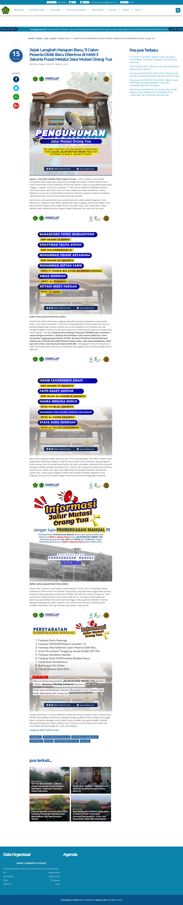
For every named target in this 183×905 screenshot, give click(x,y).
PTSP (137, 10)
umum (65, 64)
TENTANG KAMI (37, 10)
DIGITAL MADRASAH (76, 10)
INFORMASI (98, 10)
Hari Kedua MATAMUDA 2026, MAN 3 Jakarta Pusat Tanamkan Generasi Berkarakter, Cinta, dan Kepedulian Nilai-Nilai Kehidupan (90, 815)
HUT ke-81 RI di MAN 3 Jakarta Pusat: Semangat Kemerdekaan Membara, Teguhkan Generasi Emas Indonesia (47, 787)
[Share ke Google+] (16, 106)
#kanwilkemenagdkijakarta (84, 737)
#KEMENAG (36, 741)
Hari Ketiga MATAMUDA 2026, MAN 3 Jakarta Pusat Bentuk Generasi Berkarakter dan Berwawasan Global (49, 815)
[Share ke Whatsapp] (16, 97)
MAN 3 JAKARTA (86, 900)
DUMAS (125, 10)
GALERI (112, 10)
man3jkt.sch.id (114, 900)
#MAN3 (48, 741)
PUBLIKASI (55, 10)
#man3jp (85, 741)
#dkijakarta (36, 737)
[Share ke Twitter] (16, 88)
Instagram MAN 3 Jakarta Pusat (44, 730)
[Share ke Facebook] (16, 79)
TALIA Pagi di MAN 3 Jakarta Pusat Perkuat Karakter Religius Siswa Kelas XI (90, 788)
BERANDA (19, 10)
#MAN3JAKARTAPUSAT (66, 741)
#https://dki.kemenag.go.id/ (56, 737)
